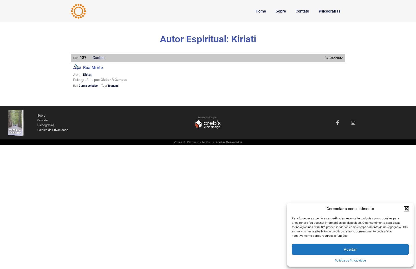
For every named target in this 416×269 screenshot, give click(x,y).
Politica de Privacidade (350, 260)
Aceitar (350, 249)
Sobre (281, 11)
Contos (98, 57)
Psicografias (329, 11)
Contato (302, 11)
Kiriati (87, 75)
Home (261, 11)
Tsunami (113, 85)
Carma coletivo (88, 85)
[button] (406, 208)
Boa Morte (93, 67)
